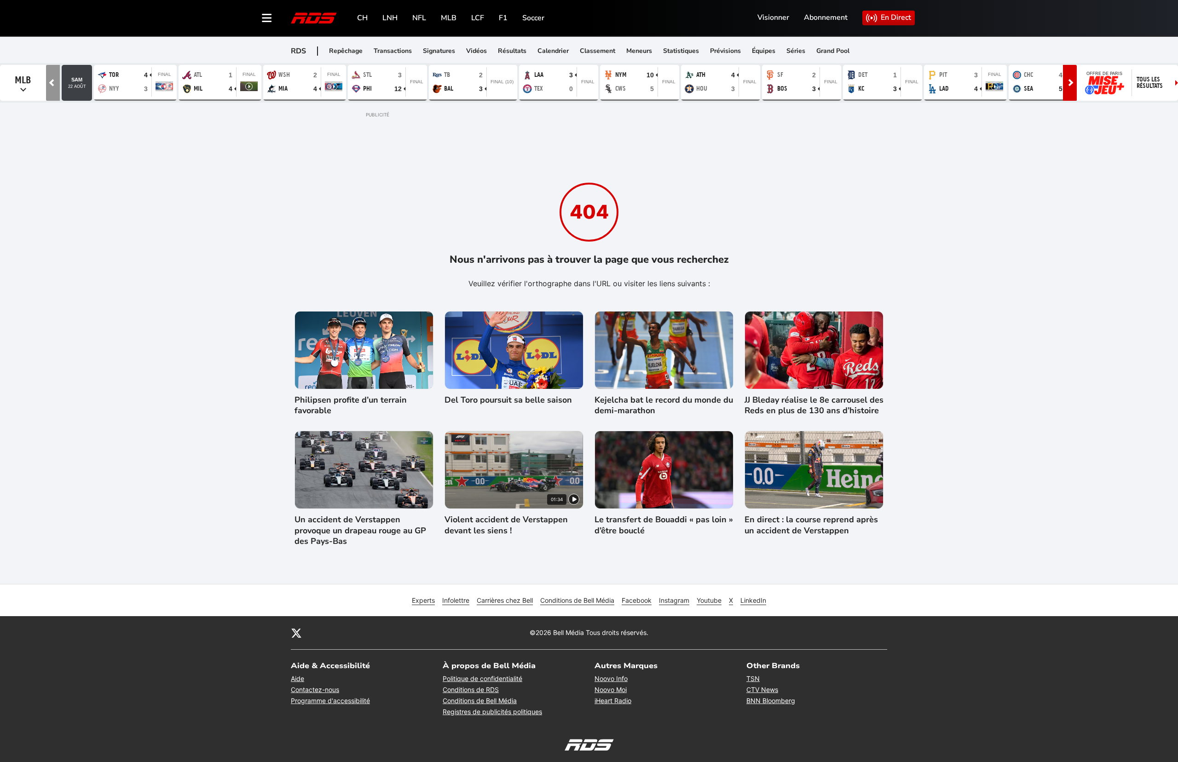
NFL (419, 18)
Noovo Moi (611, 689)
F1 (503, 18)
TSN (753, 678)
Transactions (393, 50)
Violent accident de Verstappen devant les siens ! (506, 525)
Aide (297, 678)
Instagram (674, 600)
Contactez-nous (315, 689)
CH (362, 18)
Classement (597, 50)
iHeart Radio (613, 700)
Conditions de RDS (471, 689)
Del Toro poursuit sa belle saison (508, 400)
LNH (390, 18)
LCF (477, 18)
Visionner (773, 17)
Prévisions (725, 50)
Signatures (439, 50)
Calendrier (553, 50)
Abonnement (826, 17)
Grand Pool (832, 50)
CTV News (762, 689)
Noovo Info (611, 678)
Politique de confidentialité (482, 678)
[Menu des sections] (267, 18)
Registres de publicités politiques (492, 712)
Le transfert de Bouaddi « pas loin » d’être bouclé (664, 525)
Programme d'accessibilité (330, 700)
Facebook (637, 600)
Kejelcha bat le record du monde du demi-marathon (664, 405)
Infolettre (455, 600)
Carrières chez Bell (505, 600)
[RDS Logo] (314, 17)
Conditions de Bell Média (577, 600)
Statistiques (681, 50)
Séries (795, 50)
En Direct (896, 17)
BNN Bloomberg (770, 700)
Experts (423, 600)
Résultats (512, 50)
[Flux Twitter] (296, 632)
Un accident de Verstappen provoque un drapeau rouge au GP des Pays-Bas (360, 530)
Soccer (533, 18)
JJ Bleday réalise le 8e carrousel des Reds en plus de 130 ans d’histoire (814, 405)
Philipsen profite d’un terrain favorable (350, 405)
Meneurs (639, 50)
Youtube (709, 600)
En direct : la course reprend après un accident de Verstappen (811, 525)
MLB (448, 18)
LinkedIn (753, 600)
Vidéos (476, 50)
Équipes (763, 50)
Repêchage (346, 50)
